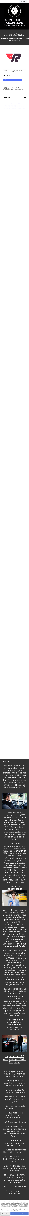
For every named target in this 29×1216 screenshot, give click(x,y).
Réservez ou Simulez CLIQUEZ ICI (12, 80)
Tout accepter (24, 1213)
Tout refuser (14, 1213)
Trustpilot (5, 761)
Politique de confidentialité (12, 1210)
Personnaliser (5, 1213)
